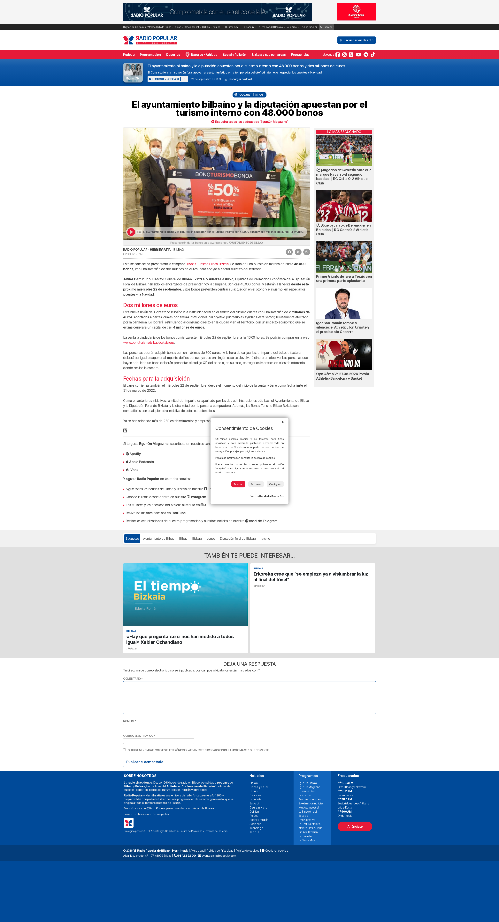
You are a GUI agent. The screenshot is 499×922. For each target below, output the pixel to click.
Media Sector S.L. (274, 496)
